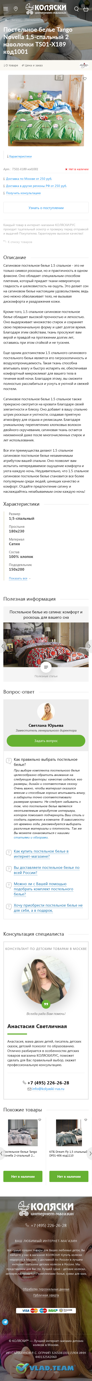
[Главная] (6, 20)
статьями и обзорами (31, 837)
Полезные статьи (46, 676)
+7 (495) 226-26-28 (48, 1082)
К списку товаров (20, 242)
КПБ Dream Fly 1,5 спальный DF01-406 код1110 (68, 1153)
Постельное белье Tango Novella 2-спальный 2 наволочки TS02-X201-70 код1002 (20, 1153)
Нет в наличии (23, 1176)
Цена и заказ (34, 65)
